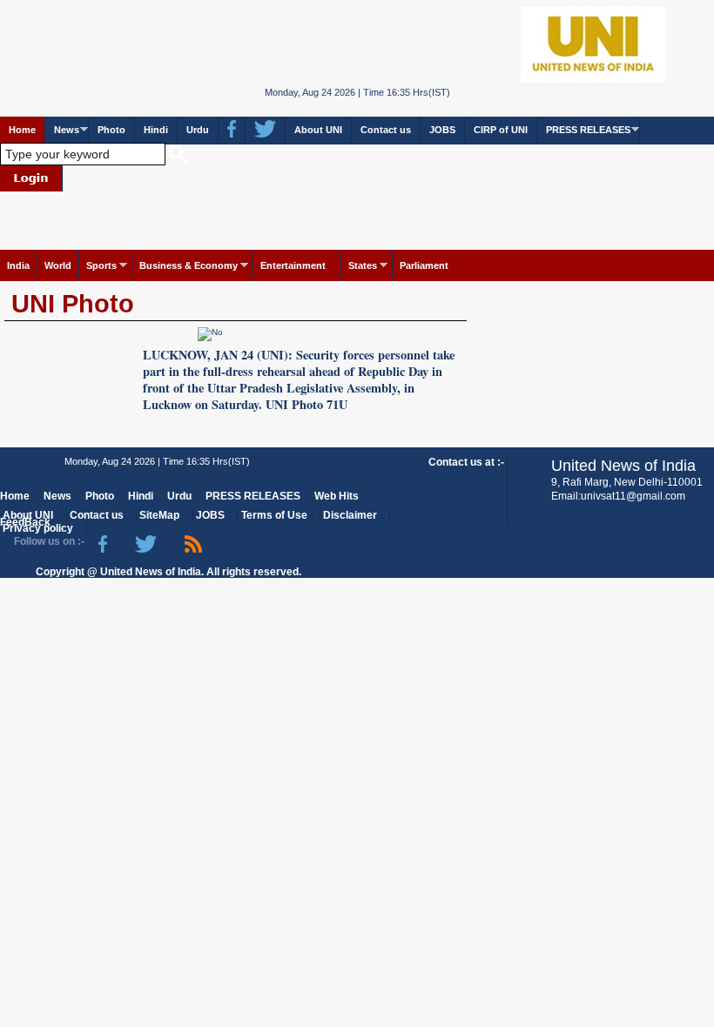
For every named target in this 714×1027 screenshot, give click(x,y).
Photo (111, 129)
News (66, 129)
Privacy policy (38, 528)
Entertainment (293, 265)
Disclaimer (350, 515)
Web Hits (336, 496)
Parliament (424, 265)
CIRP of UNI (501, 129)
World (57, 265)
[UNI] (356, 44)
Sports (101, 265)
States (362, 265)
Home (22, 129)
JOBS (442, 129)
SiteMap (159, 515)
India (18, 265)
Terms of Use (274, 515)
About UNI (318, 129)
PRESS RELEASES (588, 129)
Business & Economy (188, 265)
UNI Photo (72, 304)
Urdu (197, 129)
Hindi (156, 129)
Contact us (385, 129)
